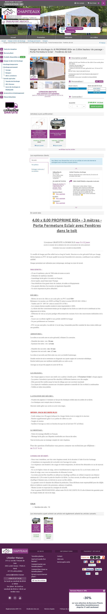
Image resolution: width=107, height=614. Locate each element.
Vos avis (34, 160)
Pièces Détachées (10, 97)
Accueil (13, 37)
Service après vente (63, 562)
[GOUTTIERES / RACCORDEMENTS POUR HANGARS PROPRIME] (39, 124)
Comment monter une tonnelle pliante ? (38, 565)
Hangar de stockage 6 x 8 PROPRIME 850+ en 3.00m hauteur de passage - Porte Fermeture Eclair (59, 186)
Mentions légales (49, 609)
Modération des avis (33, 609)
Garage (8, 70)
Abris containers (11, 75)
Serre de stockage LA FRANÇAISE (13, 88)
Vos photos (35, 164)
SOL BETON (96, 92)
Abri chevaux (10, 84)
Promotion (41, 37)
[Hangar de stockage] (47, 68)
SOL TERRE (97, 90)
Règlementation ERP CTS (13, 609)
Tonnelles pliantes (37, 556)
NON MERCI (96, 88)
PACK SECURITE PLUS (95, 86)
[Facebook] (10, 598)
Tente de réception (10, 49)
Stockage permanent (34, 41)
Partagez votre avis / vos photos (38, 170)
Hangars (45, 41)
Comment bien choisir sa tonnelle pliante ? (39, 570)
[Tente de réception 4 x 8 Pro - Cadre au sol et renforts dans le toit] (48, 520)
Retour (103, 42)
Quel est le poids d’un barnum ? (38, 560)
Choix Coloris (73, 86)
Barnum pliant (8, 53)
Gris (77, 88)
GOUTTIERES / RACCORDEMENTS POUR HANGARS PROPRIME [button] (39, 134)
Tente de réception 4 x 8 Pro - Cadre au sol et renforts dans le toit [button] (48, 528)
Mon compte (80, 3)
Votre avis (68, 37)
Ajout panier (40, 145)
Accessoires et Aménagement (14, 93)
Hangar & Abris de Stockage (16, 41)
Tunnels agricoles (9, 78)
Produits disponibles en (14, 57)
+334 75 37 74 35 (11, 4)
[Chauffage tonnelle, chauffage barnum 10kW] (58, 124)
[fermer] (104, 591)
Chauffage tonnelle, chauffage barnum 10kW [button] (57, 134)
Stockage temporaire (10, 64)
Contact (59, 556)
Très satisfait (60, 194)
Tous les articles (39, 580)
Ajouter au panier (96, 106)
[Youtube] (20, 598)
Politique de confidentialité (68, 609)
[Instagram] (15, 598)
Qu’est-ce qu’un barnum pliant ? (39, 575)
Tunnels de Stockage (13, 81)
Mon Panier (94, 3)
